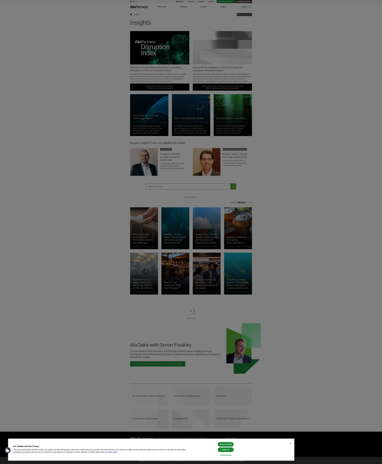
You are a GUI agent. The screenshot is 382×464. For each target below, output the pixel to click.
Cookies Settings (225, 455)
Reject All (226, 450)
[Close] (290, 443)
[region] (151, 449)
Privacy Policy (112, 452)
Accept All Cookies (225, 444)
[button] (7, 450)
